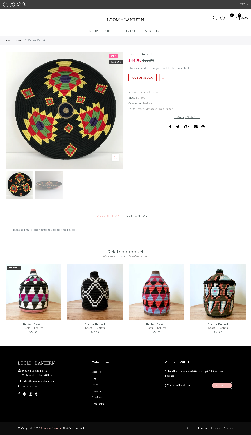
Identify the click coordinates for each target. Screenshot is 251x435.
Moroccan (151, 109)
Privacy (215, 428)
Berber (140, 109)
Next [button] (111, 113)
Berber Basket (33, 324)
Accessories (99, 404)
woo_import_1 (168, 109)
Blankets (97, 397)
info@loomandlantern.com (39, 381)
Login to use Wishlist (163, 77)
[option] (64, 110)
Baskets (19, 40)
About (110, 31)
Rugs (95, 378)
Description (108, 215)
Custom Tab (137, 215)
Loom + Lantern (149, 92)
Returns (202, 428)
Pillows (96, 371)
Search (190, 428)
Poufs (95, 384)
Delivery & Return (187, 117)
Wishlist (153, 31)
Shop (93, 31)
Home (6, 40)
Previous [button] (12, 112)
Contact (131, 31)
